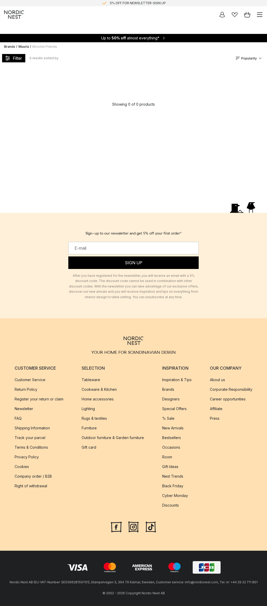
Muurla (24, 47)
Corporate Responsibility (231, 389)
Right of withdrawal (31, 486)
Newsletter (24, 408)
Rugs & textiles (94, 418)
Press (215, 418)
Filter (17, 58)
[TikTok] (150, 526)
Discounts (170, 505)
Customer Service (30, 379)
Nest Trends (172, 476)
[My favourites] (234, 14)
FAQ (18, 418)
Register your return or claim (39, 399)
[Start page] (14, 14)
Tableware (91, 379)
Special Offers (174, 408)
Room (167, 457)
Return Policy (26, 389)
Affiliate (216, 408)
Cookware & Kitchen (99, 389)
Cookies (22, 466)
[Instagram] (133, 526)
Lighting (88, 408)
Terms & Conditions (31, 447)
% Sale (168, 418)
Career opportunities (228, 399)
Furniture (89, 428)
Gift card (89, 447)
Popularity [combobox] (249, 58)
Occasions (171, 447)
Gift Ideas (170, 466)
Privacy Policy (27, 457)
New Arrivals (173, 428)
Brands (9, 47)
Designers (171, 399)
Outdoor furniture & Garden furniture (113, 437)
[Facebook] (116, 526)
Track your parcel (30, 437)
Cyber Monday (175, 495)
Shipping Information (32, 428)
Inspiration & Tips (177, 379)
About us (217, 379)
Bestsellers (171, 437)
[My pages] (222, 14)
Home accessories (98, 399)
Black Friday (172, 486)
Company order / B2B (33, 476)
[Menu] (259, 14)
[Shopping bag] (247, 14)
